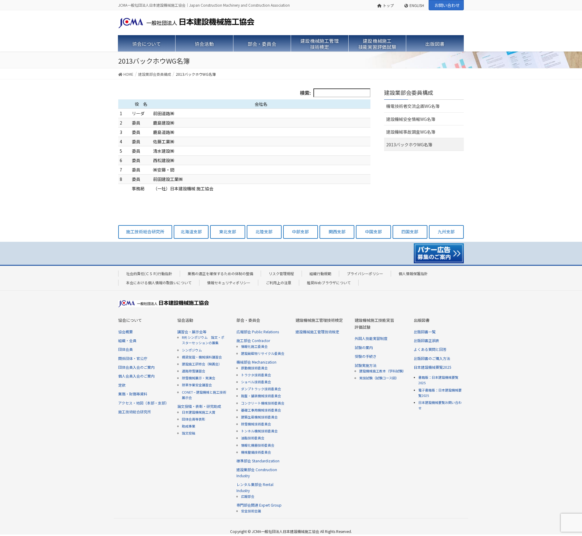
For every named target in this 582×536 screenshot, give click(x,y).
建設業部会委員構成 (408, 92)
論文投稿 (188, 433)
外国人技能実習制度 (371, 338)
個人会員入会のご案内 (136, 375)
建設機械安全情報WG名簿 (410, 119)
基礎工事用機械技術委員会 (261, 410)
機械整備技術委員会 (256, 452)
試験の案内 (364, 347)
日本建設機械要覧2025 (432, 367)
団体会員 (125, 349)
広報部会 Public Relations (257, 331)
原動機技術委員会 (254, 367)
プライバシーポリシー (365, 273)
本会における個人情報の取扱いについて (159, 282)
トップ (388, 5)
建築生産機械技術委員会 (259, 416)
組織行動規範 (320, 273)
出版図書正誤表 (426, 340)
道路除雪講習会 (193, 370)
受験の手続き (365, 356)
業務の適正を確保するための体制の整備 (220, 273)
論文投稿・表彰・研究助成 (199, 406)
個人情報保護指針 (413, 273)
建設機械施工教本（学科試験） (382, 370)
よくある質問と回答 (430, 349)
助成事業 (188, 426)
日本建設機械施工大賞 (198, 412)
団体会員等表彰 (193, 419)
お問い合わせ (447, 5)
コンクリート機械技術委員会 (262, 403)
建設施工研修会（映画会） (202, 363)
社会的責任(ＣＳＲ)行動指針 (149, 273)
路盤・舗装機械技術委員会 (261, 395)
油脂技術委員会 (252, 437)
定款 (121, 385)
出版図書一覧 (425, 331)
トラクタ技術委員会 (256, 374)
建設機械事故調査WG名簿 (410, 132)
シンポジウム (192, 350)
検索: (305, 92)
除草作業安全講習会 (197, 384)
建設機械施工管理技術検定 (317, 331)
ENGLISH (417, 5)
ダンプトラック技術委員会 (261, 388)
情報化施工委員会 (254, 346)
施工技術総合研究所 (134, 411)
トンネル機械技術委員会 (259, 430)
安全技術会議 (251, 510)
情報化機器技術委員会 (257, 445)
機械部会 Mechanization (256, 362)
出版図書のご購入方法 (432, 358)
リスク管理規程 (281, 273)
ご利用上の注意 (278, 282)
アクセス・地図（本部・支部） (143, 402)
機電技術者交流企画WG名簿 (413, 106)
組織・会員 (127, 340)
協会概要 (125, 331)
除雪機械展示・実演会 (198, 377)
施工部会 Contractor (253, 340)
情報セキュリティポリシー (228, 282)
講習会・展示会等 (191, 331)
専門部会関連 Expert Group (259, 505)
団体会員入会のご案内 (136, 367)
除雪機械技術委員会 (256, 423)
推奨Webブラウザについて (329, 282)
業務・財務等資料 (132, 393)
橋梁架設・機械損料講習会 (202, 357)
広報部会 (247, 496)
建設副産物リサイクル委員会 (262, 353)
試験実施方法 (365, 365)
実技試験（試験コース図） (379, 377)
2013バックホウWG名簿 (409, 144)
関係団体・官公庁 (132, 358)
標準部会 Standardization (257, 460)
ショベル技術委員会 (256, 381)
